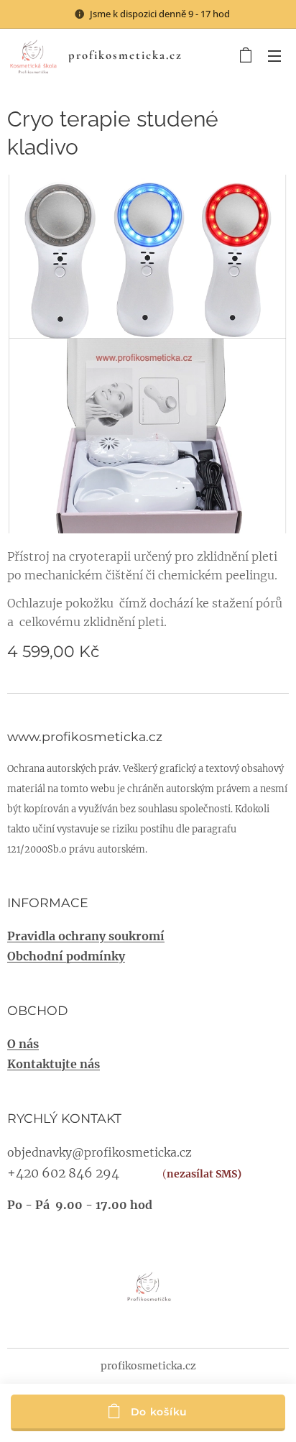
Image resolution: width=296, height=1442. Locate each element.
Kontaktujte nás (53, 1064)
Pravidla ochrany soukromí (86, 936)
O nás (23, 1044)
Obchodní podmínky (66, 956)
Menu (274, 55)
